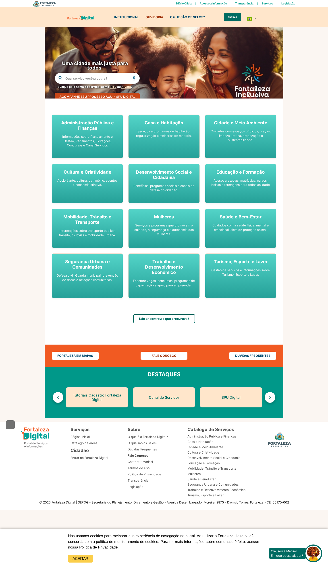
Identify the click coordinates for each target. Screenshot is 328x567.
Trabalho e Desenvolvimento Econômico (216, 490)
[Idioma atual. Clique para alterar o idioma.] (251, 19)
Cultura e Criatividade (203, 452)
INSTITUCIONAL (126, 17)
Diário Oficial (184, 3)
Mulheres (194, 474)
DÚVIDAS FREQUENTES (252, 355)
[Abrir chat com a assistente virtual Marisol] (313, 553)
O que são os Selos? (142, 443)
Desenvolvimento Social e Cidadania (213, 458)
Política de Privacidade (98, 547)
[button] (87, 136)
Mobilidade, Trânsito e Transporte (211, 468)
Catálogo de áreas (84, 443)
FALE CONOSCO (164, 355)
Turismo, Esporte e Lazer (205, 495)
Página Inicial (80, 437)
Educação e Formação (203, 463)
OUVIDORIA (154, 17)
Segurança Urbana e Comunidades (213, 484)
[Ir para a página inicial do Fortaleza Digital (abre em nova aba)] (35, 437)
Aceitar (80, 559)
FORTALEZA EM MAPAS (75, 355)
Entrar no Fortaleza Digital (89, 458)
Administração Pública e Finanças (211, 436)
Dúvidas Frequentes (142, 449)
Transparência (244, 3)
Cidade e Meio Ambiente (205, 447)
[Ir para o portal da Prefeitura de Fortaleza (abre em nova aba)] (279, 440)
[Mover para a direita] (270, 397)
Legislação (288, 3)
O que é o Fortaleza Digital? (148, 437)
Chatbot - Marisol (140, 462)
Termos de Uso (138, 468)
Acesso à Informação (213, 3)
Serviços (267, 3)
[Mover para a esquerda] (58, 397)
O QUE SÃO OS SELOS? (187, 17)
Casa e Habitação (200, 442)
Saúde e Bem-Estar (201, 479)
